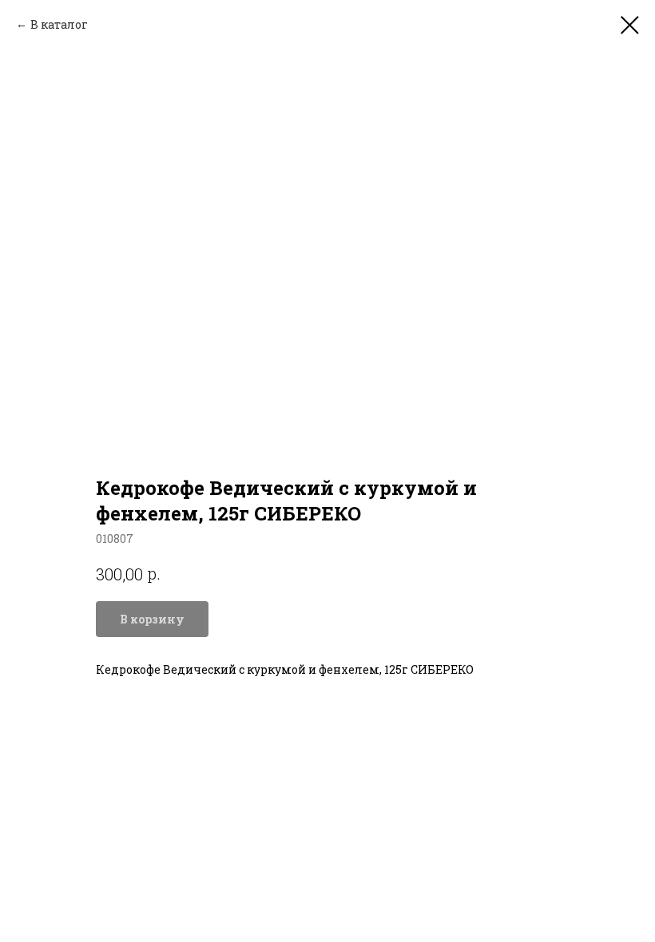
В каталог (59, 24)
